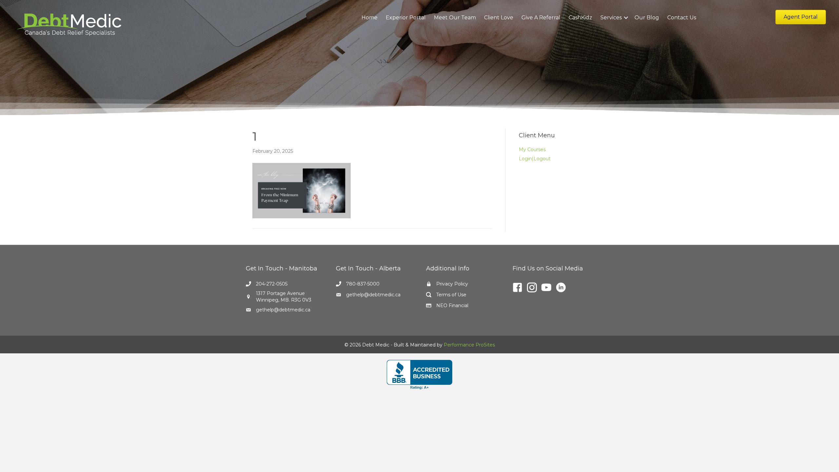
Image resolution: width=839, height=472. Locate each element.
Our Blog (646, 17)
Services (611, 17)
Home (369, 17)
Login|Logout (535, 159)
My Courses (532, 149)
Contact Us (681, 17)
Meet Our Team (455, 17)
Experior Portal (406, 17)
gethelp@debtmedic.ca (283, 310)
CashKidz (580, 17)
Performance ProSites (469, 345)
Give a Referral (540, 17)
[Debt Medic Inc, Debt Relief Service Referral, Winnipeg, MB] (419, 374)
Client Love (498, 17)
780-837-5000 (363, 284)
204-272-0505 (271, 284)
